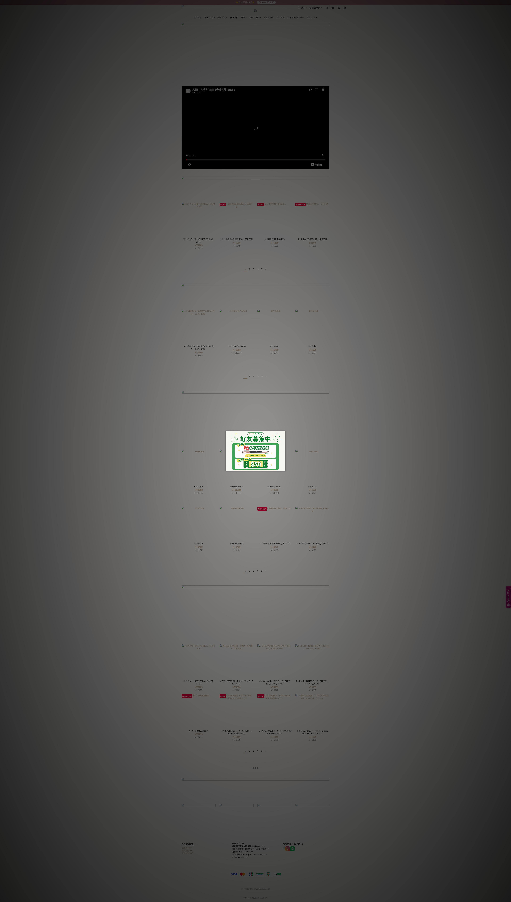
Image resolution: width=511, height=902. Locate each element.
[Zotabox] (283, 468)
